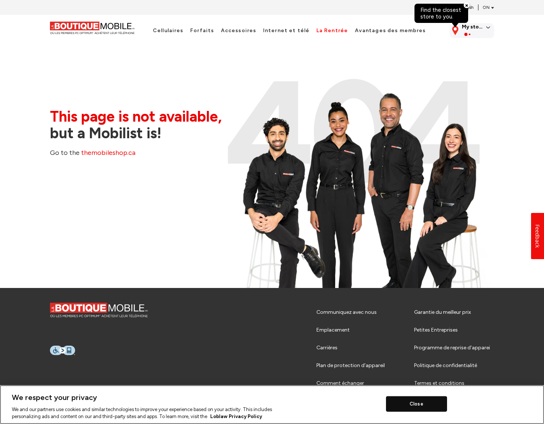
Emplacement (333, 330)
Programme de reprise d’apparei (452, 348)
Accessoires (238, 30)
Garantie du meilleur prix (442, 312)
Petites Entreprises (436, 330)
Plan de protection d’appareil (350, 365)
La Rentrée (332, 30)
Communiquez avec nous (346, 312)
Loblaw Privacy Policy (236, 416)
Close (416, 404)
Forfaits (202, 30)
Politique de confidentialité (445, 365)
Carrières (327, 348)
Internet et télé (286, 30)
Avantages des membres (390, 30)
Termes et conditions (439, 383)
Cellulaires (168, 30)
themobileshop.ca (108, 153)
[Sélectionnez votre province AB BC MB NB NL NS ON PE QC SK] (486, 7)
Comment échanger (340, 383)
